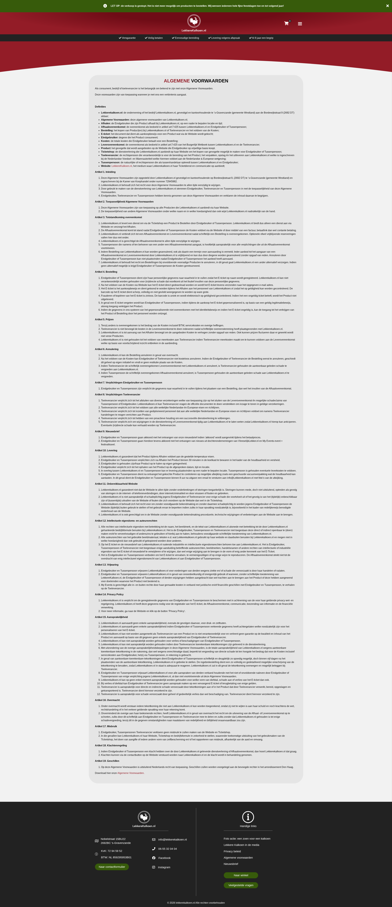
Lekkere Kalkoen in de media (241, 844)
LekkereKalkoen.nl (122, 166)
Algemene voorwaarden (238, 857)
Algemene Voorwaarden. (130, 773)
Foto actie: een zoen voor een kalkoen (247, 838)
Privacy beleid (232, 851)
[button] (388, 6)
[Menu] (300, 23)
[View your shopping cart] (286, 23)
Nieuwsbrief (231, 863)
